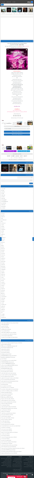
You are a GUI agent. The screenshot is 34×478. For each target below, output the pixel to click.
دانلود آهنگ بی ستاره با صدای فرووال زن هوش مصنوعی (8, 332)
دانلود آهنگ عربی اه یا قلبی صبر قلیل (6, 395)
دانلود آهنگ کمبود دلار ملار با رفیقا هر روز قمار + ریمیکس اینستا (9, 389)
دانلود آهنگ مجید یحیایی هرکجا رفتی (6, 329)
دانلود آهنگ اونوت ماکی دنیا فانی (5, 350)
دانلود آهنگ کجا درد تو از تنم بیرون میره (6, 382)
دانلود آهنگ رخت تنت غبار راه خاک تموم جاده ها (7, 387)
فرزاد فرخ (2, 280)
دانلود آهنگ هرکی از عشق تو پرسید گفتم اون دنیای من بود (9, 374)
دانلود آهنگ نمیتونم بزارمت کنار (5, 405)
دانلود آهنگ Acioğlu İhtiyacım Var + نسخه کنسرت (8, 363)
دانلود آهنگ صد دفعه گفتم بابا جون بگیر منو (7, 414)
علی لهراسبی (2, 272)
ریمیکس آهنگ (3, 204)
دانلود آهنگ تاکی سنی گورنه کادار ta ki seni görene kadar (9, 355)
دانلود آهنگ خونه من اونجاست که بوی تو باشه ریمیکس (8, 406)
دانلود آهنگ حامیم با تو (30, 465)
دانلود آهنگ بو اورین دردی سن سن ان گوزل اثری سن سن (8, 360)
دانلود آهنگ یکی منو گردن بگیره (5, 435)
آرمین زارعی (2, 227)
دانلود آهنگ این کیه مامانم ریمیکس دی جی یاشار (7, 424)
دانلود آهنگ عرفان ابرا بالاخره (5, 324)
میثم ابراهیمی (3, 309)
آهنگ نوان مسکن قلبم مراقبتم (5, 349)
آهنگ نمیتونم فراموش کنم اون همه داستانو (7, 347)
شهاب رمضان (3, 264)
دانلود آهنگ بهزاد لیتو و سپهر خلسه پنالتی (6, 335)
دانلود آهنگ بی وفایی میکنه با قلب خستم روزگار (7, 398)
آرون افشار (2, 226)
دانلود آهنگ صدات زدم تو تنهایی (5, 411)
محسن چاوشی (3, 306)
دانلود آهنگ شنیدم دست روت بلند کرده (6, 429)
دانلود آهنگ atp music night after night (6, 368)
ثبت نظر (31, 183)
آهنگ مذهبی (3, 198)
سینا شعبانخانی (3, 258)
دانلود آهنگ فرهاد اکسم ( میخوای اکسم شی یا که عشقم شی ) (9, 337)
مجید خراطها (2, 293)
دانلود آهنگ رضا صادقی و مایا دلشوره (6, 344)
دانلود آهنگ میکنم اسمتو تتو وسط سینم (6, 430)
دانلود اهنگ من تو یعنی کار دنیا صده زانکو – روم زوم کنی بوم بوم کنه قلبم (17, 111)
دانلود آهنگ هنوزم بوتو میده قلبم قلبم (6, 392)
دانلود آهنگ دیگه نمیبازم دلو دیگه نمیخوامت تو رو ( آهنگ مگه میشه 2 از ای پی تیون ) (13, 448)
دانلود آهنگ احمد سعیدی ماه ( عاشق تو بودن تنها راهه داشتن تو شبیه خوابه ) (11, 342)
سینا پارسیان (3, 259)
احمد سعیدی (3, 216)
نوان (1, 312)
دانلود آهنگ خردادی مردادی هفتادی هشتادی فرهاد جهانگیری (9, 408)
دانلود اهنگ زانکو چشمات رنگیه (17, 110)
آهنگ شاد (2, 193)
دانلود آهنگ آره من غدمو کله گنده (5, 427)
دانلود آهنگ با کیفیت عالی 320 (16, 131)
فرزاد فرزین (2, 282)
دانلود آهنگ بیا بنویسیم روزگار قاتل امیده (6, 443)
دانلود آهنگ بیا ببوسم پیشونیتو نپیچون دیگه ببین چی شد (9, 437)
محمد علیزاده (3, 288)
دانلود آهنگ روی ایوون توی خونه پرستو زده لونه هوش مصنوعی (9, 381)
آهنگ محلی (2, 196)
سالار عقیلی (2, 251)
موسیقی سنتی (3, 207)
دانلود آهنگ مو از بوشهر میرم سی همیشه (6, 403)
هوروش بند (2, 314)
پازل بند (2, 232)
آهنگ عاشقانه (20, 157)
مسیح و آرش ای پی (3, 296)
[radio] (20, 116)
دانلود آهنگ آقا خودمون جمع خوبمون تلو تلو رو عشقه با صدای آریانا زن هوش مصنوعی (17, 461)
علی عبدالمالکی (3, 274)
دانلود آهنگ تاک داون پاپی (4, 326)
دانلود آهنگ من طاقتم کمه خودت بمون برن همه (7, 417)
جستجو (2, 4)
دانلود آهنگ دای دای (4, 358)
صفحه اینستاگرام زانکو (17, 106)
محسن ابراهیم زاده (3, 304)
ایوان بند (2, 224)
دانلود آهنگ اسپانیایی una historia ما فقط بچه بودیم (8, 449)
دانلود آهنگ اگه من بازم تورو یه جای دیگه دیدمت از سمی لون (9, 432)
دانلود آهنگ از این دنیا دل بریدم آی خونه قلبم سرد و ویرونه (9, 453)
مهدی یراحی (2, 301)
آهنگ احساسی (3, 188)
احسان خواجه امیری (3, 219)
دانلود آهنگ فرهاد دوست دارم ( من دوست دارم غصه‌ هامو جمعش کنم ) (10, 425)
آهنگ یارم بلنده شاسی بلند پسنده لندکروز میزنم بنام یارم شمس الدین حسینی (17, 467)
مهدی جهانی (2, 299)
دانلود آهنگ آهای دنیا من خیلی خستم (6, 440)
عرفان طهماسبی (3, 269)
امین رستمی (2, 213)
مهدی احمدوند (3, 298)
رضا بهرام (2, 245)
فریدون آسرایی (3, 283)
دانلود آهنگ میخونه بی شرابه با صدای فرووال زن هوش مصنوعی (9, 322)
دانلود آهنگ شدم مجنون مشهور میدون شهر (7, 371)
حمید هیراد (2, 240)
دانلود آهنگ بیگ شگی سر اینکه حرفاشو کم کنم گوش (8, 400)
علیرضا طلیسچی (3, 267)
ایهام (1, 221)
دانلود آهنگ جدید (26, 46)
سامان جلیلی (3, 250)
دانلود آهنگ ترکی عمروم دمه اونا (5, 352)
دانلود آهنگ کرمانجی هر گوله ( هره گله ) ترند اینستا (8, 379)
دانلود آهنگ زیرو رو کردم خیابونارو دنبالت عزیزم (7, 376)
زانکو (9, 159)
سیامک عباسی (3, 253)
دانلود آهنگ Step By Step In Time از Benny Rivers (8, 357)
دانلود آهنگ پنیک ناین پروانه (5, 327)
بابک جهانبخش (3, 229)
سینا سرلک (2, 256)
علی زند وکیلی (3, 275)
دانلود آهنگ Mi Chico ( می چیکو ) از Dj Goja (7, 397)
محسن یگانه (3, 307)
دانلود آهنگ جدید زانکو (14, 159)
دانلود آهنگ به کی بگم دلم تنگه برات (6, 416)
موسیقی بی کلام (3, 206)
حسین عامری (3, 242)
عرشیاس (2, 277)
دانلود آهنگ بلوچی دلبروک (4, 384)
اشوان (2, 218)
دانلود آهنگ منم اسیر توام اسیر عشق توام (6, 366)
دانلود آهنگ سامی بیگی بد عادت (5, 438)
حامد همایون (3, 234)
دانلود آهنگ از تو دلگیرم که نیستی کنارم (6, 419)
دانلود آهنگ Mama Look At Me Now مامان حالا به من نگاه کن (9, 365)
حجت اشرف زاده (3, 237)
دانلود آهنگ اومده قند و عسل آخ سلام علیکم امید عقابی (8, 446)
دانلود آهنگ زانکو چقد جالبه (27, 41)
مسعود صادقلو (3, 266)
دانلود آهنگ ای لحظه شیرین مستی (5, 422)
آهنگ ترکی (2, 190)
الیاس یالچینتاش (3, 317)
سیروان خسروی (3, 261)
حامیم (2, 235)
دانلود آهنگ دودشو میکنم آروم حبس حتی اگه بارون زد (8, 413)
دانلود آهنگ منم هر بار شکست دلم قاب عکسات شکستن (8, 373)
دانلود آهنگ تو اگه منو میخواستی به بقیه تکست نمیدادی (8, 441)
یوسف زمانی (2, 315)
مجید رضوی (2, 291)
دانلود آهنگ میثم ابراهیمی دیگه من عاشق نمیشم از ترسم (9, 334)
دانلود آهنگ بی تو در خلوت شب (5, 433)
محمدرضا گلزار (3, 290)
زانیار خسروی (3, 248)
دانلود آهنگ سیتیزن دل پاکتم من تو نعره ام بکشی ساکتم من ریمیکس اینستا (11, 451)
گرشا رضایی (2, 285)
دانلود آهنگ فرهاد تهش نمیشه (5, 330)
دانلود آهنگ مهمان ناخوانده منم (5, 421)
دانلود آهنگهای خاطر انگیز (4, 201)
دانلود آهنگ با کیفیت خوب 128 (16, 134)
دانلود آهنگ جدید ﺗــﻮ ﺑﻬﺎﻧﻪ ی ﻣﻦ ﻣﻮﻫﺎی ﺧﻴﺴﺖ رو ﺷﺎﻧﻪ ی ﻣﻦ (9, 390)
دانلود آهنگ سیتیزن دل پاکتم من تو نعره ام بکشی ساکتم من (9, 445)
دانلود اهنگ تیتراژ (3, 203)
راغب (2, 243)
